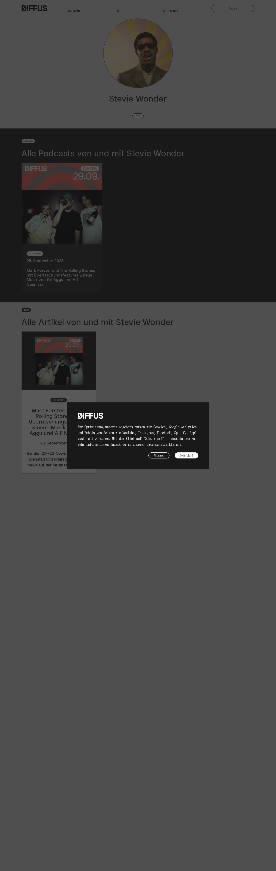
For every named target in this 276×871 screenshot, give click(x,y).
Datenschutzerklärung (164, 444)
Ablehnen (159, 455)
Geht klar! (186, 455)
